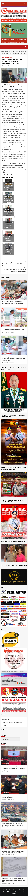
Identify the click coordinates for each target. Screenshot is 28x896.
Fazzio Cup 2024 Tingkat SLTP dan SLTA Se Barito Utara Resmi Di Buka (15, 269)
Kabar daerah (5, 847)
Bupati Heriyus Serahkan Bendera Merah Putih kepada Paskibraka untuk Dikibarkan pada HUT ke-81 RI (13, 358)
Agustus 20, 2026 (11, 826)
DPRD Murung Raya (6, 763)
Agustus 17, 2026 (11, 362)
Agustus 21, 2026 (11, 771)
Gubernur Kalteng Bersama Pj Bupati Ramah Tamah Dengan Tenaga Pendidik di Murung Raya (14, 262)
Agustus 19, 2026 (11, 305)
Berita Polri (5, 819)
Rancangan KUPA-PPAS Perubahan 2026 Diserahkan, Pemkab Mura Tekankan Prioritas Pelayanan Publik (13, 768)
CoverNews (18, 891)
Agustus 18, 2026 (11, 332)
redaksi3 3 (5, 65)
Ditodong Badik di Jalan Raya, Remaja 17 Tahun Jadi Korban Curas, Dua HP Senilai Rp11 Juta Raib (14, 880)
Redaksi (4, 725)
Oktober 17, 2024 (12, 65)
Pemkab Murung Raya (7, 57)
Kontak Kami (5, 719)
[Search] (25, 47)
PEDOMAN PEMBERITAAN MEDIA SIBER (12, 722)
